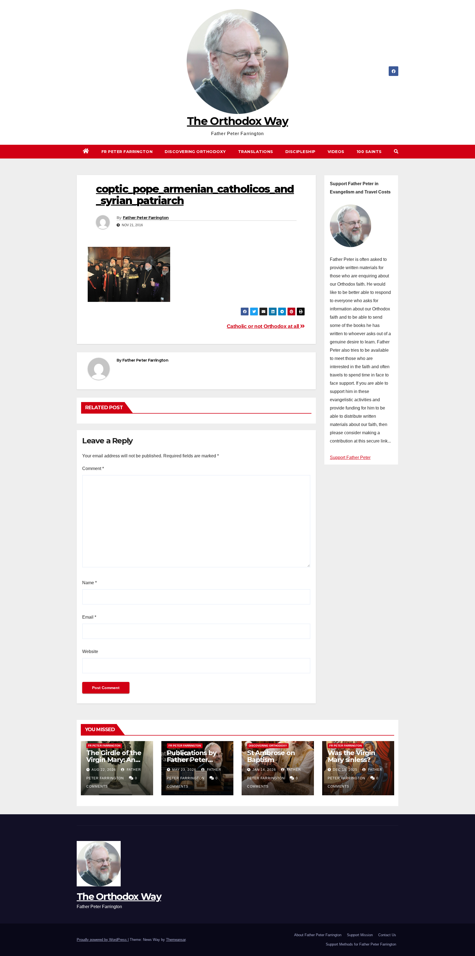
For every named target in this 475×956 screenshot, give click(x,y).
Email (89, 617)
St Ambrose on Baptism (271, 756)
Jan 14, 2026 (264, 770)
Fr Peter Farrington (127, 151)
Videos (336, 151)
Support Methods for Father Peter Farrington (361, 944)
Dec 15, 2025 (345, 770)
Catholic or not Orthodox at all (263, 326)
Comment (93, 468)
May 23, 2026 (184, 770)
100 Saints (369, 151)
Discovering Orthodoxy (195, 151)
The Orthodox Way (237, 121)
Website (90, 651)
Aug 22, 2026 (104, 770)
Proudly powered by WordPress (102, 940)
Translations (255, 151)
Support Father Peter (350, 457)
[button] (396, 151)
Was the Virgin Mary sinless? (351, 756)
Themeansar (176, 940)
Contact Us (387, 935)
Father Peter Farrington (146, 217)
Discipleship (300, 151)
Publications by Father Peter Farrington (191, 760)
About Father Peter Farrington (317, 935)
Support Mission (360, 935)
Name (89, 582)
